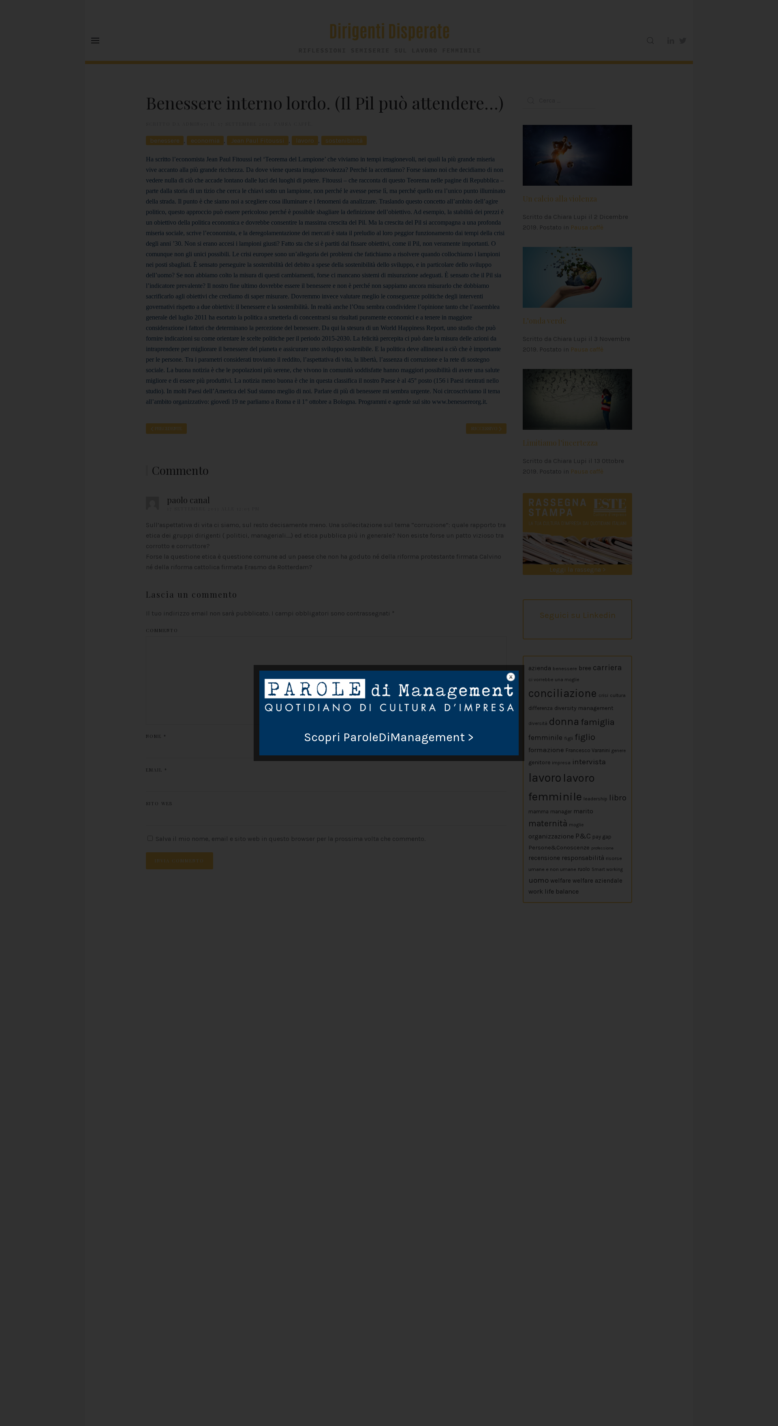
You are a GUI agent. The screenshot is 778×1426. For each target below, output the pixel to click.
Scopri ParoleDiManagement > (389, 737)
